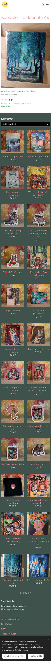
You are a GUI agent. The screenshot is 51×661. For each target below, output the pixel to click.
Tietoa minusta (8, 634)
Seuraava (24, 593)
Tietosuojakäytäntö (10, 619)
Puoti (3, 629)
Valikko (47, 4)
